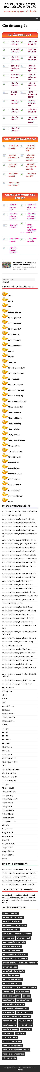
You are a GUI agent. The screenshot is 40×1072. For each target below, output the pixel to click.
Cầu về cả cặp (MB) (15, 396)
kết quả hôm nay (15, 312)
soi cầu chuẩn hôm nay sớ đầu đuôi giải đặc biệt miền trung (19, 633)
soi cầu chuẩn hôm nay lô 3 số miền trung (17, 622)
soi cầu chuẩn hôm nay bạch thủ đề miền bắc (18, 523)
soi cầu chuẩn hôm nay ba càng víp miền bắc (18, 519)
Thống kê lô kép (14, 424)
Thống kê (12, 362)
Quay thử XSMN (14, 485)
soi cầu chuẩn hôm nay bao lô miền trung (17, 607)
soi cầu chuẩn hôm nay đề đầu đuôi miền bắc (18, 577)
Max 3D (11, 351)
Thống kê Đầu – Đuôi (16, 440)
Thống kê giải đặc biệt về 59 (13, 1054)
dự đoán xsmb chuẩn (11, 975)
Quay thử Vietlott (15, 496)
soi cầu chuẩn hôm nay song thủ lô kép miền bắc (20, 596)
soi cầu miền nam (25, 1025)
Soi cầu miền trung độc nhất (12, 603)
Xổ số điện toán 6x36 (16, 368)
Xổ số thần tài (13, 379)
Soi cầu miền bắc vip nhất (11, 570)
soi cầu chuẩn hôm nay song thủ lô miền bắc (18, 599)
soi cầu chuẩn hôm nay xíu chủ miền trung (17, 642)
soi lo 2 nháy (8, 1033)
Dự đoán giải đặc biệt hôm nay (14, 955)
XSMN (10, 301)
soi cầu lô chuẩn (25, 1021)
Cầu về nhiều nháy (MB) (17, 401)
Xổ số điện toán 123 (16, 373)
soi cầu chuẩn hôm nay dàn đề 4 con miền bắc (19, 547)
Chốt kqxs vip (7, 691)
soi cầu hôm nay (9, 1021)
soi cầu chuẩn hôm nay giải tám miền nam (17, 660)
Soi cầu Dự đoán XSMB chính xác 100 (16, 1017)
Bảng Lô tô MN (7, 832)
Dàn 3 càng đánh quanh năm (14, 942)
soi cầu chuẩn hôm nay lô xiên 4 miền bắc (17, 588)
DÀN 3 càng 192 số (23, 938)
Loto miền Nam (14, 468)
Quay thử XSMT (14, 490)
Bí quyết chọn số (8, 687)
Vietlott (4, 725)
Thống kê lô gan (14, 412)
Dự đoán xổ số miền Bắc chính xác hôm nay (19, 988)
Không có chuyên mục (11, 996)
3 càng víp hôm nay (10, 913)
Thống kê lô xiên (15, 418)
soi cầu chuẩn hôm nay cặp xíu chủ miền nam (18, 653)
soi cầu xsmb (26, 1029)
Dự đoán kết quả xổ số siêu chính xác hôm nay (21, 963)
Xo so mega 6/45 (14, 340)
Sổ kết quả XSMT (14, 329)
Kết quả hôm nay (8, 706)
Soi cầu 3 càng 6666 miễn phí (13, 1004)
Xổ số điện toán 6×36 (9, 762)
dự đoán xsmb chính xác (12, 979)
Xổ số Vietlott (7, 747)
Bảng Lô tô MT (7, 829)
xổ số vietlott (13, 334)
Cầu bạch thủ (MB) (15, 385)
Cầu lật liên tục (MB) (16, 390)
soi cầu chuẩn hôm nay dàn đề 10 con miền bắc (19, 558)
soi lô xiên (20, 1033)
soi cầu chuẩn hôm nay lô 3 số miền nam (17, 664)
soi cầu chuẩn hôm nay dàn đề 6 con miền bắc (19, 551)
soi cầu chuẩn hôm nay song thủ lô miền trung (19, 638)
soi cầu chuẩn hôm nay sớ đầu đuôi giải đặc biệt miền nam (19, 675)
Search (5, 282)
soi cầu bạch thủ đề (24, 1013)
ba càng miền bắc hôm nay (13, 917)
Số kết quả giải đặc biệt (12, 1041)
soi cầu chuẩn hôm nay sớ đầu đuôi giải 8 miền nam (19, 669)
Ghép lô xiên (8, 992)
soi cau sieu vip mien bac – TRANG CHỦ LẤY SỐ (19, 511)
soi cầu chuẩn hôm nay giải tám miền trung (17, 618)
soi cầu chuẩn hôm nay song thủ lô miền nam (18, 680)
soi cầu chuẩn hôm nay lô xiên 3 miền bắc (17, 585)
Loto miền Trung (15, 474)
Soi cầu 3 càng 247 (24, 1000)
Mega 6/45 (6, 743)
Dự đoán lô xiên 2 (10, 967)
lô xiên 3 (26, 996)
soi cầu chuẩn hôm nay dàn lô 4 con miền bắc (18, 562)
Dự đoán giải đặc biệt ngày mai (15, 959)
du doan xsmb (8, 938)
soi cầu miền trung (10, 1029)
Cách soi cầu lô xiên (11, 930)
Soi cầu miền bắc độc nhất (11, 515)
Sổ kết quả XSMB (14, 318)
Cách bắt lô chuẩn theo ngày (14, 926)
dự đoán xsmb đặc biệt (12, 984)
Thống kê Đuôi (14, 435)
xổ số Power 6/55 (15, 346)
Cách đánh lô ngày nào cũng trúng (17, 934)
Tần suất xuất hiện (15, 451)
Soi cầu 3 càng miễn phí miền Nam (15, 1008)
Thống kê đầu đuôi (15, 407)
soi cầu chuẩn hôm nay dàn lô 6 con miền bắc (18, 566)
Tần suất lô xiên (9, 1058)
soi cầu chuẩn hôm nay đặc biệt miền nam (17, 656)
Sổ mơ (10, 501)
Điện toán (5, 751)
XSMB (10, 295)
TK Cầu (4, 766)
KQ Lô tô (5, 825)
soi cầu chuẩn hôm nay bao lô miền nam (17, 649)
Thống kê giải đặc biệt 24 (12, 1046)
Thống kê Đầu (13, 429)
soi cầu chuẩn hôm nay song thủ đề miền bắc (18, 592)
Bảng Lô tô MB (7, 836)
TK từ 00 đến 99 (14, 457)
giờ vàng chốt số (22, 992)
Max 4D (11, 357)
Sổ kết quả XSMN (15, 323)
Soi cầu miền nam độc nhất (12, 645)
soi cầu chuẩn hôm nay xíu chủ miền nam (17, 684)
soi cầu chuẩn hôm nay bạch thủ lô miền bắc (18, 530)
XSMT (10, 307)
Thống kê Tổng (14, 446)
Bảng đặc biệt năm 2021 (12, 921)
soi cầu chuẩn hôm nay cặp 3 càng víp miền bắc (19, 544)
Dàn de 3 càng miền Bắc (12, 946)
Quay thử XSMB (14, 479)
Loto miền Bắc (13, 462)
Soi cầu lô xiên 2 (9, 1025)
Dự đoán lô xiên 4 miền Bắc (13, 971)
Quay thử (5, 840)
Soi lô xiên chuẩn (10, 1037)
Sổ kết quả (6, 710)
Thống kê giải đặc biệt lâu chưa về (16, 1050)
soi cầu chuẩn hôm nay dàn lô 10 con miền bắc (19, 540)
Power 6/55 (6, 740)
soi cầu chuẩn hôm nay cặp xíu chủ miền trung (19, 611)
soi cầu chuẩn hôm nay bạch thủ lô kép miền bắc (19, 526)
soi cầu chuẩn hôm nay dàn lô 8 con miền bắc (18, 573)
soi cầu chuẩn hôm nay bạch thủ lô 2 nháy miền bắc (19, 535)
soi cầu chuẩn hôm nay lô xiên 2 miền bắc (17, 581)
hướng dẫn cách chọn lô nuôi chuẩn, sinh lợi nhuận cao (24, 263)
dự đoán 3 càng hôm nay (12, 950)
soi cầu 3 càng (8, 1000)
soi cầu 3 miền (8, 1013)
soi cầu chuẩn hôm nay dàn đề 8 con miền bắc (19, 555)
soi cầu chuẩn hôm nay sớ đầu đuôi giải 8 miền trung (19, 626)
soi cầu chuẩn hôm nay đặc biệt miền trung (17, 614)
